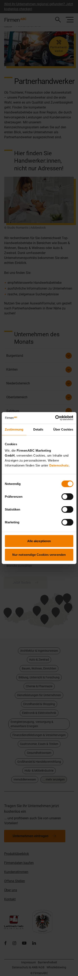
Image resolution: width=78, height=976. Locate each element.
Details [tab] (38, 429)
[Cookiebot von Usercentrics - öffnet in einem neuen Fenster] (55, 418)
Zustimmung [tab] (14, 429)
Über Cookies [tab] (63, 429)
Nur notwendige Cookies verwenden (39, 554)
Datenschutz (59, 465)
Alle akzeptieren (39, 541)
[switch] (67, 496)
